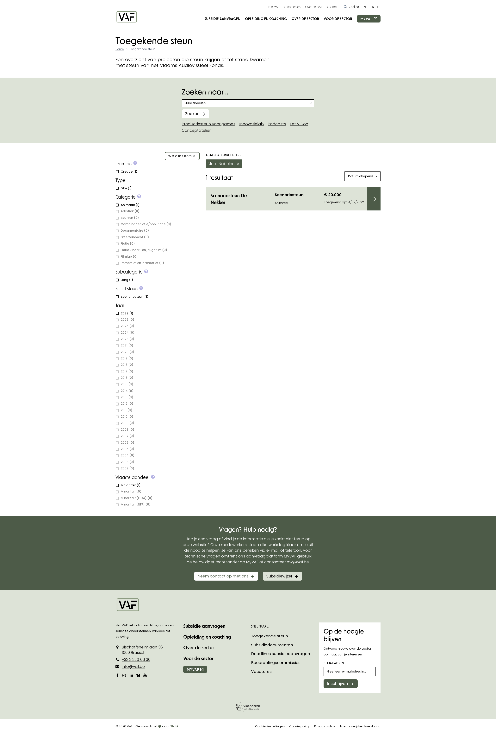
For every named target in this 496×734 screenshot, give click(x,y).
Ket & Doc (299, 124)
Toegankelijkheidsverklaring (360, 726)
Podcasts (277, 124)
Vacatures (261, 671)
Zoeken (192, 113)
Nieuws (273, 7)
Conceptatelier (196, 130)
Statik (174, 726)
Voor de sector (338, 18)
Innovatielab (251, 124)
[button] (351, 7)
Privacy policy (324, 726)
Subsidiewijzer (279, 576)
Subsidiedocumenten (272, 645)
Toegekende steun (269, 636)
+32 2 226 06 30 (136, 659)
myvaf (366, 19)
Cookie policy (299, 726)
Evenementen (291, 7)
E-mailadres (334, 663)
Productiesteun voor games (208, 124)
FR (379, 7)
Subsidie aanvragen (222, 18)
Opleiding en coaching (266, 18)
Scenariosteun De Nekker (229, 199)
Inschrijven (337, 683)
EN (372, 7)
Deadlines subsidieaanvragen (280, 653)
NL (365, 7)
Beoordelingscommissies (276, 662)
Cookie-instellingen (270, 726)
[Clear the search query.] (311, 103)
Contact (332, 7)
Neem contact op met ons (223, 576)
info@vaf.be (133, 666)
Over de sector (305, 18)
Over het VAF (313, 7)
